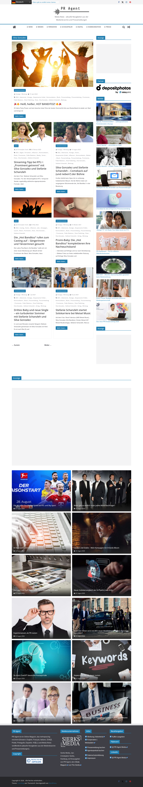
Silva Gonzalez (43, 100)
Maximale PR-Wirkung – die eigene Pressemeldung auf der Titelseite (101, 718)
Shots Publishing (29, 100)
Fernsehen (28, 152)
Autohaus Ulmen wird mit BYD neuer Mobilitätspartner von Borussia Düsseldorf (101, 632)
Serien (44, 155)
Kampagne (44, 228)
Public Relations (18, 100)
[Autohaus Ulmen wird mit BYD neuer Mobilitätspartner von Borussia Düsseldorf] (101, 618)
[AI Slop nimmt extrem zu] (41, 533)
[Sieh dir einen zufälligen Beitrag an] (128, 27)
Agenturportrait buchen (95, 750)
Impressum (91, 758)
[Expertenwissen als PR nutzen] (41, 618)
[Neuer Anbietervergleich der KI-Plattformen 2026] (101, 575)
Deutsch (19, 2)
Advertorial (23, 97)
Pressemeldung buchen (96, 747)
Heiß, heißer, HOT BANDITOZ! (38, 104)
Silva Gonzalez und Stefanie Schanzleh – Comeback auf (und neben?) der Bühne (72, 171)
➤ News (30, 27)
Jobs (38, 228)
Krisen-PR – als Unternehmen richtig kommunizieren (34, 718)
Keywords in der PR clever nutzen (87, 675)
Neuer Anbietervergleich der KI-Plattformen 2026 (93, 590)
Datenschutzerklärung (95, 755)
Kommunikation (51, 97)
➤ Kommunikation (93, 27)
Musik (58, 97)
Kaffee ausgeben (118, 737)
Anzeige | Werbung (21, 94)
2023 (17, 152)
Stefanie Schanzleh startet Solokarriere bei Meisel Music (73, 311)
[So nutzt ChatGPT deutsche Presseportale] (41, 660)
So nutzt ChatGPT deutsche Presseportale (30, 675)
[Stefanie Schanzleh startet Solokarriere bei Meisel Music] (73, 277)
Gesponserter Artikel (39, 97)
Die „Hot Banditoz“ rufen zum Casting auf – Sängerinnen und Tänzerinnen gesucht (31, 241)
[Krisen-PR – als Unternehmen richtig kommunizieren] (41, 703)
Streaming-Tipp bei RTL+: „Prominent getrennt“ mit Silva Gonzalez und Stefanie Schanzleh (30, 167)
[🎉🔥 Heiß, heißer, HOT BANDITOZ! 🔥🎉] (52, 64)
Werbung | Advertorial (95, 737)
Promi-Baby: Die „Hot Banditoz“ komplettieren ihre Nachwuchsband (73, 243)
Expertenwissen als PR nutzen (25, 633)
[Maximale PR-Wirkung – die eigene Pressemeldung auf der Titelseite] (101, 703)
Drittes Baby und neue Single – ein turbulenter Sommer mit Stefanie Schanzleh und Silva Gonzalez (31, 315)
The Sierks (76, 765)
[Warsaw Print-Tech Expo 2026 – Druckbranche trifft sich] (41, 575)
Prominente (86, 97)
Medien (88, 155)
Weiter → (48, 345)
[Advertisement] (113, 58)
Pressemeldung (65, 97)
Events (77, 152)
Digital (21, 152)
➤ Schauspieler (66, 27)
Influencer (35, 152)
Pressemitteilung (76, 97)
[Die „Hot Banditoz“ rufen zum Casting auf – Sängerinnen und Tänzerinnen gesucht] (32, 207)
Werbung (63, 100)
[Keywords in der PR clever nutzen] (101, 660)
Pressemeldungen (20, 90)
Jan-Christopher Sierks (22, 149)
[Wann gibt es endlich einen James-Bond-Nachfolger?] (101, 490)
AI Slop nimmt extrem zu (23, 548)
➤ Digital (79, 27)
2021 (58, 228)
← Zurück (16, 345)
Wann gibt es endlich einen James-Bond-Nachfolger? (94, 505)
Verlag (79, 236)
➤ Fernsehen (52, 27)
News (16, 146)
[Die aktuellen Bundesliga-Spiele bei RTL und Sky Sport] (41, 490)
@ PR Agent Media (119, 747)
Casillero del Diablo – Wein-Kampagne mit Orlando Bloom (96, 548)
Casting (22, 228)
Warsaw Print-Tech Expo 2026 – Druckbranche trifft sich (36, 590)
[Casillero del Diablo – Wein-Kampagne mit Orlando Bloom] (101, 533)
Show (36, 100)
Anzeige (29, 97)
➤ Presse (107, 27)
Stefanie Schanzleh (54, 100)
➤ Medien (39, 27)
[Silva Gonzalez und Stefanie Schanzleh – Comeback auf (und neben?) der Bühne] (73, 132)
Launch (16, 231)
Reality (39, 155)
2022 (58, 152)
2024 (17, 97)
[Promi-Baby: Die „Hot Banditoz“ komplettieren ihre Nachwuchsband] (73, 207)
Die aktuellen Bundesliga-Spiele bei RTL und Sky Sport (35, 505)
